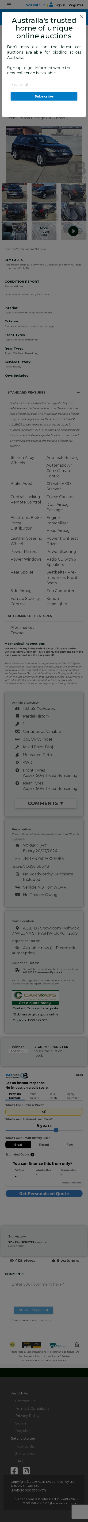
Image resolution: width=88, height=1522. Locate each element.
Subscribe (44, 96)
